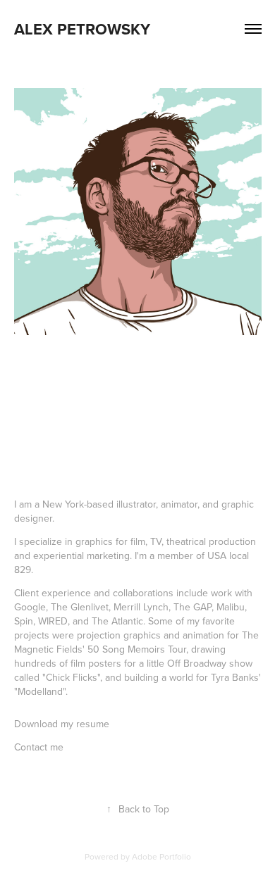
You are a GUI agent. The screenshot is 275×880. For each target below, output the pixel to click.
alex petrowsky (82, 29)
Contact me (38, 747)
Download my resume (61, 724)
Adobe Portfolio (161, 856)
